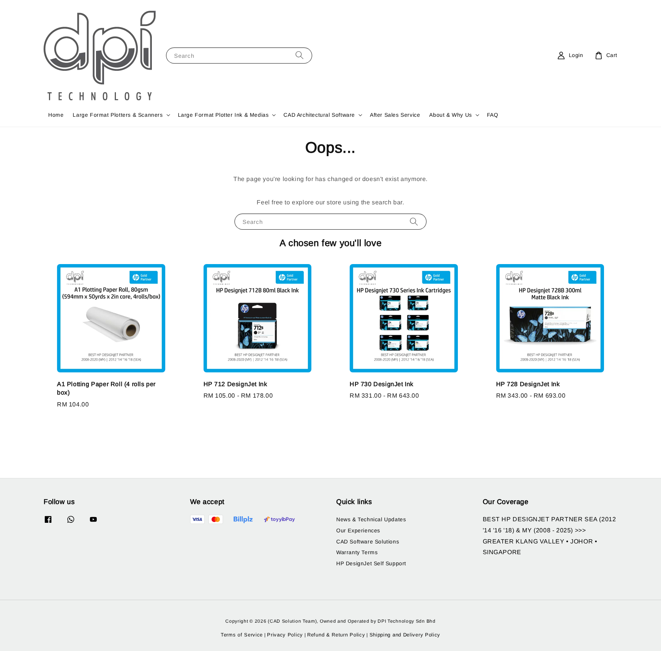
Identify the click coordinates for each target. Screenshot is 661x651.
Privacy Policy (285, 635)
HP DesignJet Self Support (371, 563)
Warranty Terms (357, 552)
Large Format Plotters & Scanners (118, 115)
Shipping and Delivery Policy (405, 635)
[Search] (299, 55)
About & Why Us (450, 115)
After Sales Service (395, 115)
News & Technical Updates (371, 519)
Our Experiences (358, 530)
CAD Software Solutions (367, 541)
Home (55, 115)
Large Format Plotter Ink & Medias (223, 115)
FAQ (492, 115)
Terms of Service (242, 635)
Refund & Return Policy (336, 635)
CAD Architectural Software (319, 115)
